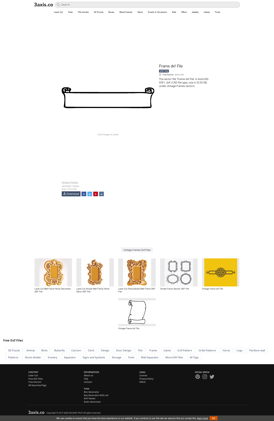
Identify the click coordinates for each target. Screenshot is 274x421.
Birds (44, 350)
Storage (116, 357)
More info (179, 74)
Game (167, 350)
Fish (140, 350)
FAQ (86, 378)
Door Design (123, 350)
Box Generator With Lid (96, 395)
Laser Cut (58, 11)
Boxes (111, 11)
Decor (140, 11)
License (143, 375)
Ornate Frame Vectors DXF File (174, 288)
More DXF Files (174, 357)
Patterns (13, 357)
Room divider (33, 357)
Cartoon (76, 350)
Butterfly (59, 350)
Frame (153, 350)
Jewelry (195, 11)
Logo (240, 350)
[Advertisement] (137, 40)
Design (105, 350)
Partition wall (257, 350)
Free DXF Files (35, 378)
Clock (91, 350)
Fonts (217, 11)
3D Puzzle (98, 11)
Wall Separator (150, 357)
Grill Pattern (184, 350)
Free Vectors (34, 382)
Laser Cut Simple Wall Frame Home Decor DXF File (92, 290)
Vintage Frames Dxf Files (137, 249)
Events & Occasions (157, 11)
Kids (174, 11)
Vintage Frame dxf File (212, 288)
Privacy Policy (146, 378)
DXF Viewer (90, 398)
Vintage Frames (70, 182)
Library (207, 11)
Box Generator (91, 392)
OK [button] (213, 418)
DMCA (142, 382)
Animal (30, 350)
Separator (70, 357)
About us (88, 375)
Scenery (52, 357)
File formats (83, 11)
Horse (226, 350)
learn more (202, 418)
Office (184, 11)
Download (73, 194)
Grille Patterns (207, 350)
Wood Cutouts (125, 11)
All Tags (194, 357)
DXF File (164, 70)
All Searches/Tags (37, 385)
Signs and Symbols (94, 357)
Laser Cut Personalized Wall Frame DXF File (136, 290)
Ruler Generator (92, 401)
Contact (88, 382)
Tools (70, 11)
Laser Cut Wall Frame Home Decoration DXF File (53, 290)
